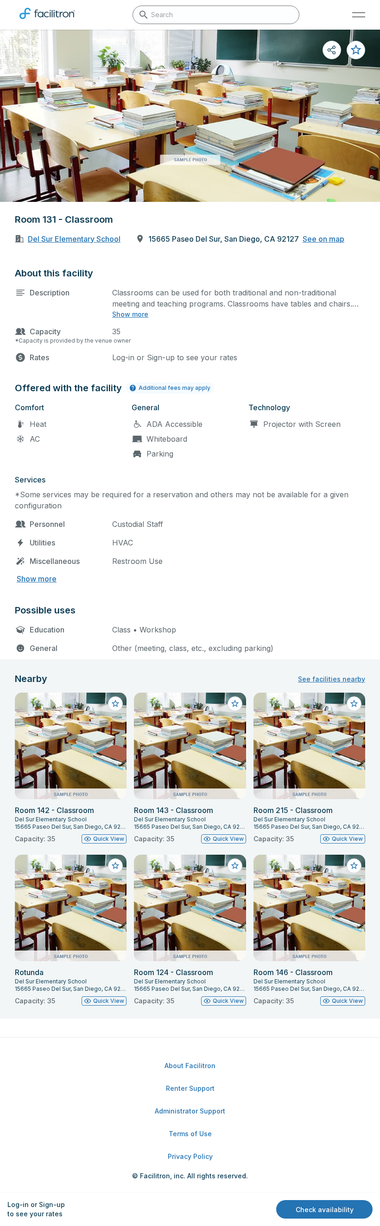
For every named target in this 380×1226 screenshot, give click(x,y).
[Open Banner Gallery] (190, 116)
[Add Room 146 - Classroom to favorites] (354, 865)
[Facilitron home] (47, 20)
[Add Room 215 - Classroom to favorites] (354, 703)
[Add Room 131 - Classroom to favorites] (356, 50)
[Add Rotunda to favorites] (115, 865)
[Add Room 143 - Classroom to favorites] (235, 703)
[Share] (332, 50)
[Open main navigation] (358, 14)
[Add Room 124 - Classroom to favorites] (235, 865)
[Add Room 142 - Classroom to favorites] (115, 703)
